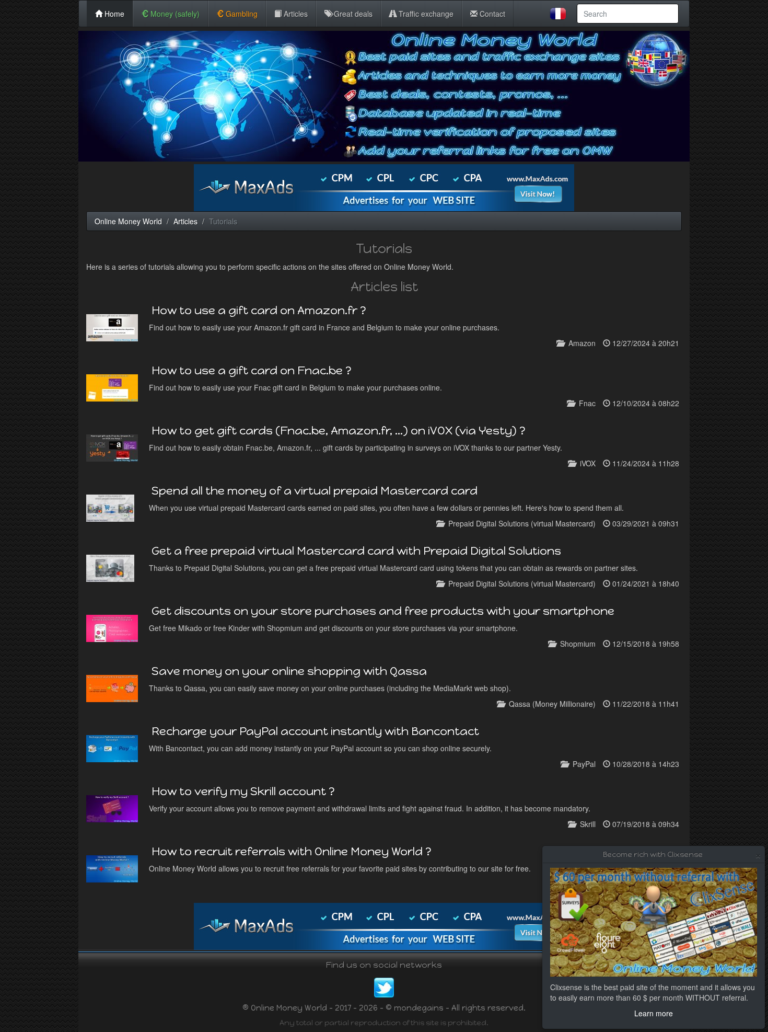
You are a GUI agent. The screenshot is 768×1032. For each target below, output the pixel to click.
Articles (295, 13)
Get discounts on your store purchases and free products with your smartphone (383, 611)
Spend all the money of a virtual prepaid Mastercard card (315, 491)
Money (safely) (174, 13)
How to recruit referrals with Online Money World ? (292, 851)
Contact (491, 13)
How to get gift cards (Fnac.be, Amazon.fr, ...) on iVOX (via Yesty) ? (339, 430)
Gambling (241, 13)
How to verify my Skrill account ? (243, 791)
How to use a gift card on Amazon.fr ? (259, 310)
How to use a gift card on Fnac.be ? (252, 370)
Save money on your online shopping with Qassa (289, 671)
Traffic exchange (425, 13)
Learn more (653, 1013)
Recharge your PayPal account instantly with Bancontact (315, 731)
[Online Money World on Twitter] (384, 986)
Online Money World (128, 221)
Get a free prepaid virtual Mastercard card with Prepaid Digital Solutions (356, 551)
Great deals (352, 13)
